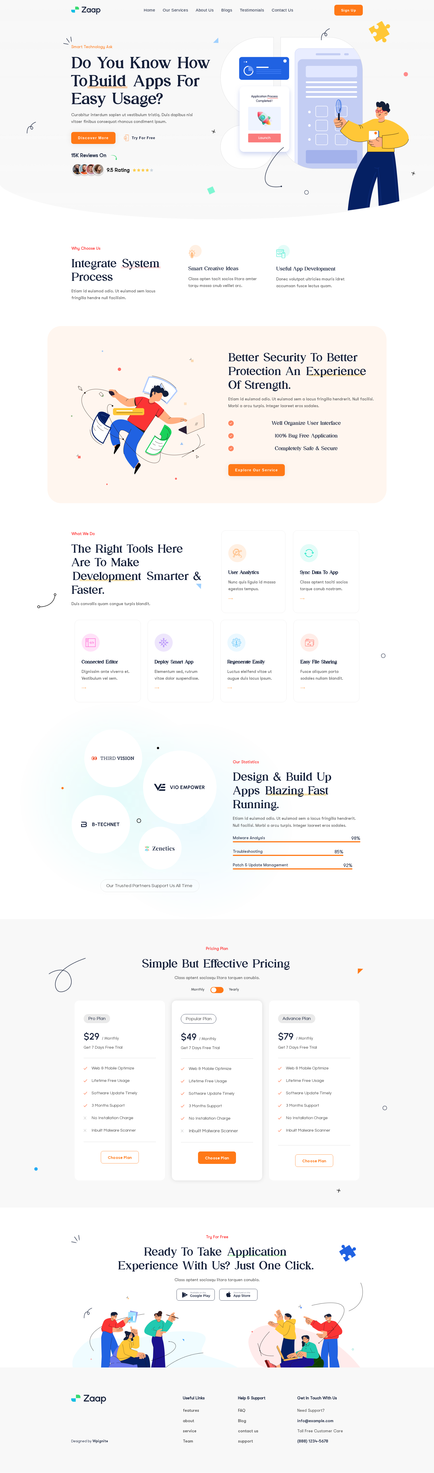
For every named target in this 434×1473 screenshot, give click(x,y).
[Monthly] (213, 989)
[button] (97, 1018)
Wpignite (100, 1441)
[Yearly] (220, 989)
